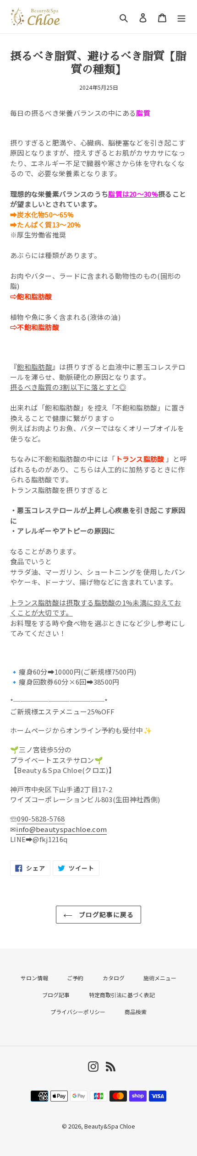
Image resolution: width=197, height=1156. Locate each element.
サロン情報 (34, 978)
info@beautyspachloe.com (61, 829)
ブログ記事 (56, 995)
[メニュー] (181, 16)
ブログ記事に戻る (105, 914)
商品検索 (136, 1012)
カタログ (114, 978)
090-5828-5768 (41, 818)
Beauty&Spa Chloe (109, 1126)
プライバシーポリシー (77, 1012)
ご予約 (75, 978)
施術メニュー (159, 978)
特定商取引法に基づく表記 (122, 995)
